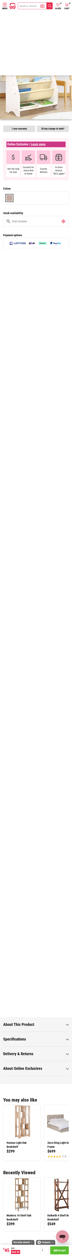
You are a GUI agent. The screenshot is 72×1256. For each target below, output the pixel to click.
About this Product (18, 1024)
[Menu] (5, 4)
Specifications (14, 1039)
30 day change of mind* (52, 128)
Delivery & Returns (18, 1053)
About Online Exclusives (22, 1068)
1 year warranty (19, 128)
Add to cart (59, 1250)
